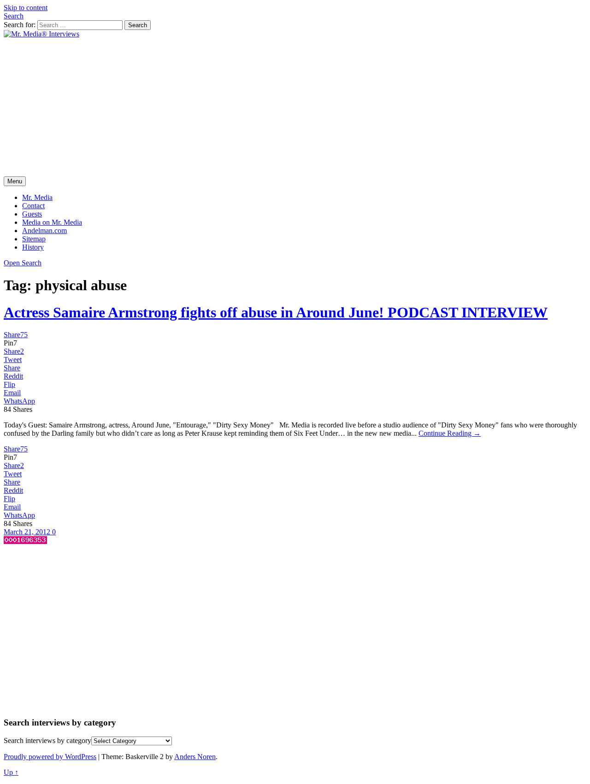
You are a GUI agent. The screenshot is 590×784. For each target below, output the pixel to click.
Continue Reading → (450, 433)
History (33, 247)
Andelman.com (44, 230)
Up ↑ (11, 772)
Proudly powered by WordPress (50, 757)
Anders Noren (195, 757)
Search (14, 16)
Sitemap (34, 239)
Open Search (22, 263)
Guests (32, 214)
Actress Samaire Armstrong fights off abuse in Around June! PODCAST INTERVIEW (276, 312)
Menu (14, 181)
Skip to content (25, 8)
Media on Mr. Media (52, 222)
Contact (33, 206)
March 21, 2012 (28, 532)
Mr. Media (37, 197)
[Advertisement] (295, 107)
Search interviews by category (47, 740)
